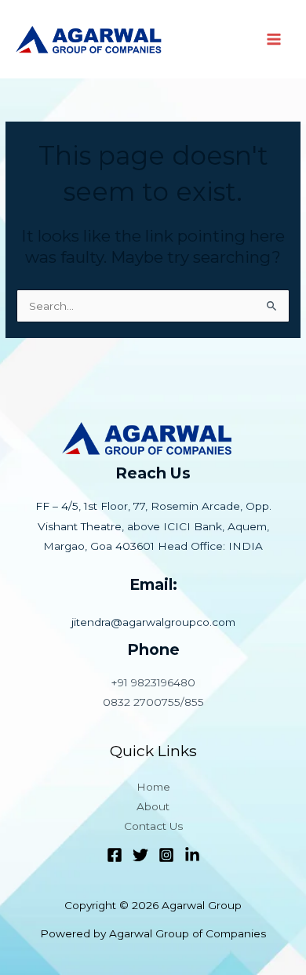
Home (153, 786)
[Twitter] (140, 855)
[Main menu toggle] (274, 39)
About (153, 806)
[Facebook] (114, 855)
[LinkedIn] (192, 855)
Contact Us (153, 826)
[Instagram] (166, 855)
